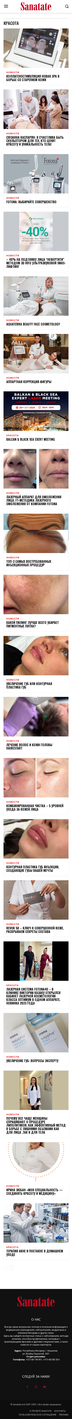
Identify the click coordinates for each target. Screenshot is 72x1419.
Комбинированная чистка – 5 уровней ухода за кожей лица (34, 807)
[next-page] (11, 1267)
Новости (12, 72)
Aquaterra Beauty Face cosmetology (33, 324)
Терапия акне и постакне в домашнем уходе (34, 1253)
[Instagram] (36, 1386)
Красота (12, 435)
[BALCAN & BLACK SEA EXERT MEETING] (36, 411)
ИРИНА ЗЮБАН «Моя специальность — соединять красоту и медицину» (34, 1192)
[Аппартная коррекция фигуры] (36, 353)
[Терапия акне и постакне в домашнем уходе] (36, 1223)
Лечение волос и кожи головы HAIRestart (29, 746)
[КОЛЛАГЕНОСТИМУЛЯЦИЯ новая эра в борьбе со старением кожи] (36, 48)
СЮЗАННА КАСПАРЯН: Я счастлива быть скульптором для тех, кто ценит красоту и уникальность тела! (35, 141)
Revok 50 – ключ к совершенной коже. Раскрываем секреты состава (35, 930)
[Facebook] (27, 1386)
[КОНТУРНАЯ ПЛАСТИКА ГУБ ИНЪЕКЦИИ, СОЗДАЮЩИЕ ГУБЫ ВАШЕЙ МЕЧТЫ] (36, 839)
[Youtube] (44, 1386)
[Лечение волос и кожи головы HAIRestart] (36, 716)
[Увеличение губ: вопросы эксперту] (36, 1032)
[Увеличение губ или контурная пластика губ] (36, 655)
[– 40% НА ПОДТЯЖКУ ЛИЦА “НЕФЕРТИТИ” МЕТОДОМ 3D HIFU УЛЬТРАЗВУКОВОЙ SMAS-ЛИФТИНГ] (36, 231)
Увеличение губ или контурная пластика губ (29, 685)
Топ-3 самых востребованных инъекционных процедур (28, 563)
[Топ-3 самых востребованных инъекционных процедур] (36, 533)
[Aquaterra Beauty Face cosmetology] (36, 296)
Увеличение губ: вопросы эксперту (32, 1060)
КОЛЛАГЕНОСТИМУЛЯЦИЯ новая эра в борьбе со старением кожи (32, 78)
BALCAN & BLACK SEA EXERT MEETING (30, 439)
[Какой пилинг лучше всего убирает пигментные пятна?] (36, 594)
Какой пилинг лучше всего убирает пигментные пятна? (32, 624)
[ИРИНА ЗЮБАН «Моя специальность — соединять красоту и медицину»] (36, 1162)
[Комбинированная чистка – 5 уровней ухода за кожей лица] (36, 777)
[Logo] (35, 6)
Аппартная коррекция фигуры (28, 381)
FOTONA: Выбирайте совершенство (31, 201)
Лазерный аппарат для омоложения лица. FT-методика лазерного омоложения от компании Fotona (33, 500)
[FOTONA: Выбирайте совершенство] (36, 173)
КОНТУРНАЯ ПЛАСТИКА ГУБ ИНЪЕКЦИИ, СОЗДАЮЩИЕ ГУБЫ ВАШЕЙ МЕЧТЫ (32, 869)
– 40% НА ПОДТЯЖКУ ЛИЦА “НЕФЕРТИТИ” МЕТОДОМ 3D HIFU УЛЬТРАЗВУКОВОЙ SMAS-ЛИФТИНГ (36, 263)
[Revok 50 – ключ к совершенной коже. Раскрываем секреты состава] (36, 900)
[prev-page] (5, 1267)
